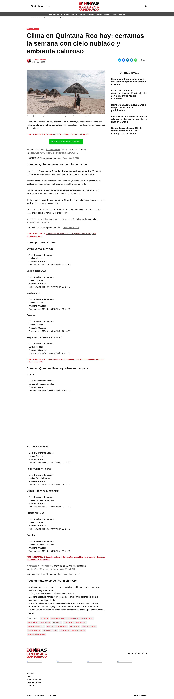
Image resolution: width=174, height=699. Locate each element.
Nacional (74, 14)
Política (99, 14)
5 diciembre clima (72, 618)
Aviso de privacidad (34, 679)
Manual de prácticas (34, 682)
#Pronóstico (32, 219)
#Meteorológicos (53, 150)
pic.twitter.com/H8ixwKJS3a (65, 153)
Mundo (82, 14)
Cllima (55, 630)
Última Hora (34, 18)
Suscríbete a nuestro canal (70, 142)
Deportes (107, 14)
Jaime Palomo (40, 59)
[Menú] (28, 6)
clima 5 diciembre (33, 622)
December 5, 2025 (71, 158)
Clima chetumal (69, 622)
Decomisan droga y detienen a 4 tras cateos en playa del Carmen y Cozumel (128, 82)
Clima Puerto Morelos (89, 626)
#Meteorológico (44, 566)
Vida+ (115, 14)
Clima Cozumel (81, 622)
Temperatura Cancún (78, 630)
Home (28, 18)
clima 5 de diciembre (86, 618)
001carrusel (44, 618)
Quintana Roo (54, 14)
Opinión (122, 14)
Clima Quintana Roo (34, 630)
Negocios (90, 14)
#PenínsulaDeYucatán (65, 219)
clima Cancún (57, 622)
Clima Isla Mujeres (61, 626)
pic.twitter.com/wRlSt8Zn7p (39, 222)
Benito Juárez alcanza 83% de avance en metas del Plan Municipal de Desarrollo (126, 131)
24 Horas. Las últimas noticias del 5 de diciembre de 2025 (67, 134)
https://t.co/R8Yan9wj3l (39, 569)
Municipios (65, 14)
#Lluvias (44, 219)
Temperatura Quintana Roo (36, 634)
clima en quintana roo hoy (36, 626)
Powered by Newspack (140, 695)
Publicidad (30, 685)
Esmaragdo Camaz (87, 116)
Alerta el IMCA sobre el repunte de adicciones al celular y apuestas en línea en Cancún (129, 119)
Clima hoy (50, 626)
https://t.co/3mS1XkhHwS (40, 153)
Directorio (30, 673)
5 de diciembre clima (57, 618)
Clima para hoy (74, 626)
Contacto (30, 676)
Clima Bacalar (45, 622)
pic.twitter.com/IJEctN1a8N (63, 569)
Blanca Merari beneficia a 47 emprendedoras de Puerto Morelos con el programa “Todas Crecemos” (129, 94)
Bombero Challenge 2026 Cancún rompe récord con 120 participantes (128, 108)
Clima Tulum (47, 630)
